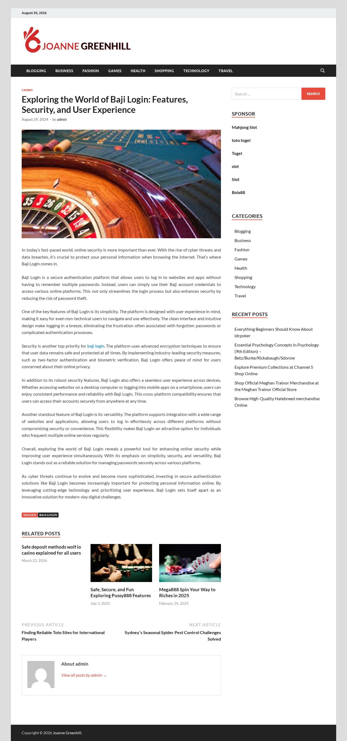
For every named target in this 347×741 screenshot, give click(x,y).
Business (64, 71)
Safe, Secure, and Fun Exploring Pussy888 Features (121, 592)
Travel (226, 71)
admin (62, 119)
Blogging (36, 71)
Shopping (164, 71)
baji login (95, 345)
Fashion (90, 71)
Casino (27, 90)
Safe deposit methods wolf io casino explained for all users (51, 550)
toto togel (241, 140)
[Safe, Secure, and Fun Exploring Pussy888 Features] (121, 564)
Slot (235, 179)
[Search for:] (278, 94)
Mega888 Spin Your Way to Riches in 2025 (187, 592)
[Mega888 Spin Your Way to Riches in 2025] (190, 564)
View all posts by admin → (84, 675)
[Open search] (323, 71)
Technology (196, 71)
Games (114, 71)
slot (235, 166)
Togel (237, 153)
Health (138, 71)
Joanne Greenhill (67, 732)
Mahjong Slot (244, 127)
